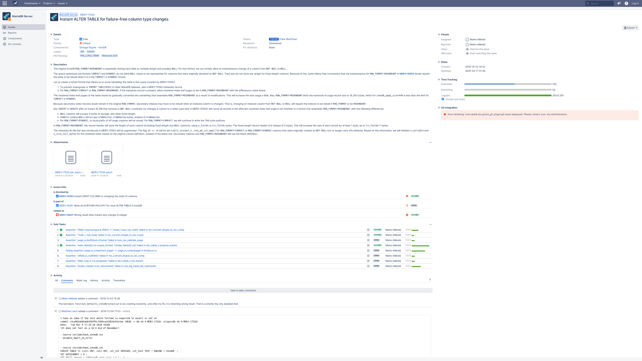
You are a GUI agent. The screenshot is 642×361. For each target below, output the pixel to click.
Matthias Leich (70, 311)
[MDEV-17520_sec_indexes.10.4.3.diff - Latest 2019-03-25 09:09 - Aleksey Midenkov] (70, 157)
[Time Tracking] (439, 79)
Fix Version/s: (250, 47)
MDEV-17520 (87, 14)
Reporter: (446, 44)
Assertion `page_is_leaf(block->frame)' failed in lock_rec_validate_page (104, 240)
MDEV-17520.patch (101, 172)
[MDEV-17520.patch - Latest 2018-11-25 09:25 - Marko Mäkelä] (106, 157)
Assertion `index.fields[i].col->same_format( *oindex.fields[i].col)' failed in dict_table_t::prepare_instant (121, 245)
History (94, 280)
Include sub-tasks (455, 99)
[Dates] (439, 62)
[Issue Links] (51, 187)
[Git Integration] (439, 107)
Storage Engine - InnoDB (92, 47)
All (56, 280)
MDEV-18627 (66, 214)
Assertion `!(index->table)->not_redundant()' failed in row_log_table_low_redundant (111, 266)
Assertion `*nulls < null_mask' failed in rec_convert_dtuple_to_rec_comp (104, 234)
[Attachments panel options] (430, 142)
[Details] (51, 34)
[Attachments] (51, 142)
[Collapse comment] (56, 298)
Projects (47, 3)
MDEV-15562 (66, 196)
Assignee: (446, 39)
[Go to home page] (15, 3)
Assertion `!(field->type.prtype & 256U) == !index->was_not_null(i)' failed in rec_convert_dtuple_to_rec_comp (125, 229)
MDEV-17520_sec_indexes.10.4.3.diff (70, 172)
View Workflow (288, 39)
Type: (57, 39)
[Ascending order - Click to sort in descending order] (430, 279)
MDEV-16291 (66, 205)
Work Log (81, 280)
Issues (61, 3)
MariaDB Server (22, 16)
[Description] (51, 64)
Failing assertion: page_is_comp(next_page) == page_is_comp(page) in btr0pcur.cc (111, 250)
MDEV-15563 (407, 73)
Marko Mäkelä (393, 229)
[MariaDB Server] (7, 16)
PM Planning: (61, 55)
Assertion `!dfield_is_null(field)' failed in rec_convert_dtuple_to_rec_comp (105, 255)
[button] (5, 3)
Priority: (58, 43)
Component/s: (61, 47)
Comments (67, 280)
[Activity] (51, 275)
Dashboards (31, 3)
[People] (439, 34)
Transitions (119, 280)
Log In (635, 3)
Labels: (57, 51)
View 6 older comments (243, 290)
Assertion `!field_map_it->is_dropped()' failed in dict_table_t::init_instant (104, 260)
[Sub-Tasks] (51, 224)
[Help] (626, 3)
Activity (105, 280)
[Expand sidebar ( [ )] (41, 357)
